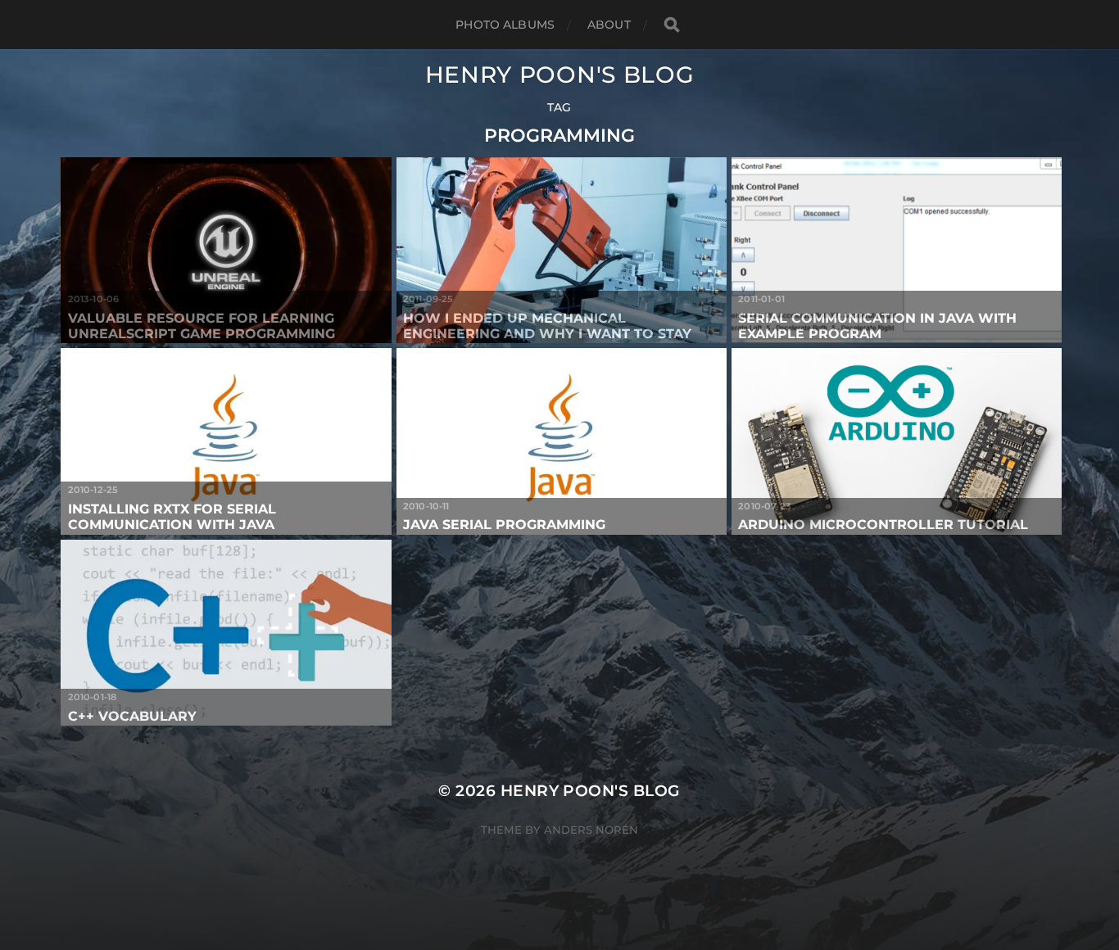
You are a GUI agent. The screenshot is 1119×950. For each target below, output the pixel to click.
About (609, 24)
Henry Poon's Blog (560, 74)
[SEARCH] (672, 25)
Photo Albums (505, 24)
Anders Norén (591, 829)
